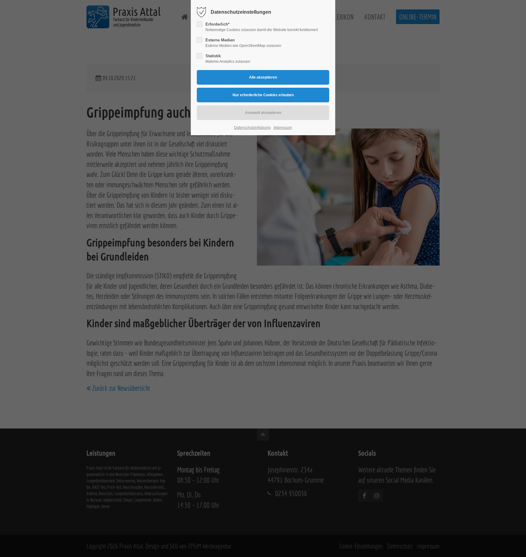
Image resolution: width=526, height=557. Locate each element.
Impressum (283, 127)
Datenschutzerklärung (252, 127)
